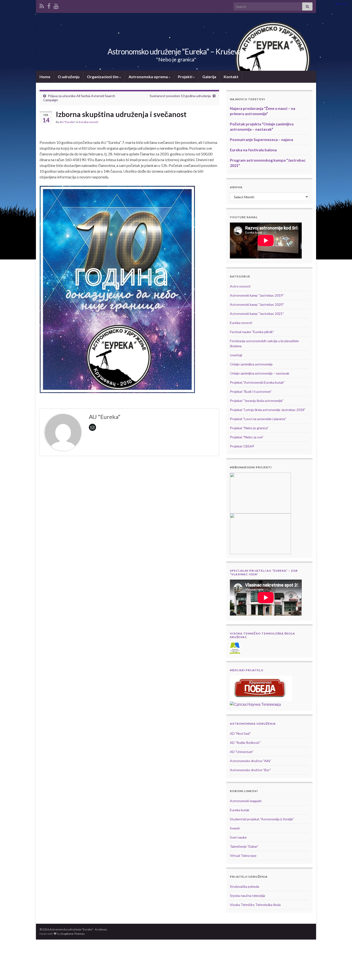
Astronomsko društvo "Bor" (250, 770)
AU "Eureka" (68, 122)
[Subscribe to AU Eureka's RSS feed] (42, 5)
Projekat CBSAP (242, 446)
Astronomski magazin (246, 801)
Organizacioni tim (103, 76)
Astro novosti (240, 286)
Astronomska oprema (149, 76)
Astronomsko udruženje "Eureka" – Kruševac (176, 51)
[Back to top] (341, 953)
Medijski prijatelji (246, 670)
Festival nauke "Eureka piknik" (252, 332)
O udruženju (68, 76)
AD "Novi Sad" (240, 733)
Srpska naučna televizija (247, 895)
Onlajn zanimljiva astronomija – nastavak (259, 373)
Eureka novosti (88, 122)
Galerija (209, 76)
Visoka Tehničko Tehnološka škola (255, 905)
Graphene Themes (73, 933)
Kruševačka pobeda (244, 886)
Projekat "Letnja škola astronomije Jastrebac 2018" (267, 410)
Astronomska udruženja (253, 723)
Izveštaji (236, 355)
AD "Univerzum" (241, 752)
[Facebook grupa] (49, 5)
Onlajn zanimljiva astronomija (251, 364)
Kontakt (231, 76)
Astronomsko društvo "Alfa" (250, 761)
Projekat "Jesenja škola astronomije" (256, 401)
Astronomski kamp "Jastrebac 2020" (257, 304)
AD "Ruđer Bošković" (245, 743)
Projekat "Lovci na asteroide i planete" (258, 419)
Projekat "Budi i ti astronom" (251, 391)
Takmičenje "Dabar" (244, 846)
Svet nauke (238, 837)
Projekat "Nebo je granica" (249, 428)
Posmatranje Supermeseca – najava (261, 139)
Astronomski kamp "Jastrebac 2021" (257, 314)
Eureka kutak (239, 810)
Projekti (185, 76)
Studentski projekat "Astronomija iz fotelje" (262, 819)
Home (45, 76)
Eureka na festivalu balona (253, 149)
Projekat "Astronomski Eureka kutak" (257, 382)
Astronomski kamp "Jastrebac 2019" (257, 295)
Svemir (235, 828)
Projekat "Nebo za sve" (246, 437)
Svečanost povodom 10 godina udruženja (180, 96)
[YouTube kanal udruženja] (56, 5)
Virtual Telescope (243, 855)
